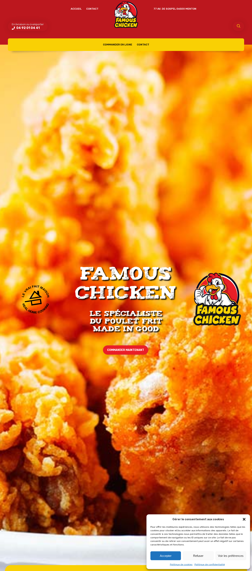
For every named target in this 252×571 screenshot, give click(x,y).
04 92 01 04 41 (28, 28)
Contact (92, 8)
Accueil (76, 8)
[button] (244, 519)
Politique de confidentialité (210, 564)
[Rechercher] (238, 26)
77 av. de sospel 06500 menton (175, 8)
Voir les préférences (231, 555)
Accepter (165, 555)
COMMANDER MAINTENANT (125, 350)
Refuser (198, 555)
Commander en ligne (117, 44)
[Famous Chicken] (126, 15)
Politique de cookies (181, 564)
